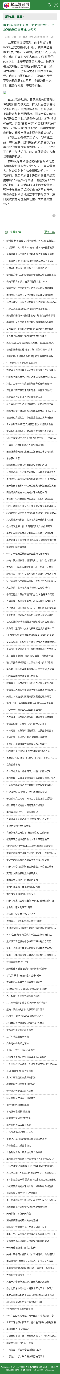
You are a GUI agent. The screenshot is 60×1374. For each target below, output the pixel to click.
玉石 (19, 16)
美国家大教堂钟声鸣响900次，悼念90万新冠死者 (30, 1268)
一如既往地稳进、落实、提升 (21, 1247)
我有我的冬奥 (13, 764)
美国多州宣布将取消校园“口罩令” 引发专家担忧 (30, 1159)
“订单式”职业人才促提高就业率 (21, 363)
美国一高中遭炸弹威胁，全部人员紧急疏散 (27, 1281)
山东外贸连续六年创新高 (18, 1125)
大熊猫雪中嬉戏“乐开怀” (18, 1275)
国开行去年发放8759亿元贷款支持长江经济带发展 (31, 485)
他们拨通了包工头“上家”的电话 (21, 1193)
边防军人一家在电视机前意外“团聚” (24, 921)
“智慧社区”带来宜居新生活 (19, 1309)
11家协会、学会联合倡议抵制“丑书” (24, 1350)
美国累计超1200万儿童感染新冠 (22, 812)
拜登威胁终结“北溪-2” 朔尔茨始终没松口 (26, 792)
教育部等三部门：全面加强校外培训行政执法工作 (31, 574)
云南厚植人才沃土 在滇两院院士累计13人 (26, 281)
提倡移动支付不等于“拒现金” (20, 1084)
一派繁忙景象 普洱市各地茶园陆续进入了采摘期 (30, 261)
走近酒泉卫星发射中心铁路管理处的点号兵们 (28, 941)
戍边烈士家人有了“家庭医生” (20, 914)
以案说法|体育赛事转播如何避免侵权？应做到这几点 (32, 622)
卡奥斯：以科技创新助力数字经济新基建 (26, 1139)
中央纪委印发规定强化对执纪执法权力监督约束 (29, 533)
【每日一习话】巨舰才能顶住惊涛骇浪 (25, 445)
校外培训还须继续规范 (17, 1105)
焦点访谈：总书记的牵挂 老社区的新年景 (26, 737)
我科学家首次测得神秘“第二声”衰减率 (25, 1023)
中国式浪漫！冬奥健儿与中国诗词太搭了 (26, 724)
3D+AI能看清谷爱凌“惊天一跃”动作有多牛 (27, 1003)
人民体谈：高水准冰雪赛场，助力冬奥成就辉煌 (29, 717)
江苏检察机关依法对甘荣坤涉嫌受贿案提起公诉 (29, 785)
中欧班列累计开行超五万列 (19, 1030)
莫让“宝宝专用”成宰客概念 (19, 1071)
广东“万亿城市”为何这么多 (19, 1132)
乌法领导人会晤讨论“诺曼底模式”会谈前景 (27, 832)
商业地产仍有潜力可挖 (17, 1043)
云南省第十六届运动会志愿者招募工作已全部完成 (31, 275)
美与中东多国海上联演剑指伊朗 (22, 880)
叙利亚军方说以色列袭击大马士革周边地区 (27, 839)
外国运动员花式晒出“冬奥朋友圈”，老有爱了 (28, 819)
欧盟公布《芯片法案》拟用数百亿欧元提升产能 (29, 683)
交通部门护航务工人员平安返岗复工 (24, 982)
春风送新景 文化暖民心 (17, 1329)
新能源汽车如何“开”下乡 (18, 1118)
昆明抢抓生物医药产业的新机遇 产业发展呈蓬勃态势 (32, 254)
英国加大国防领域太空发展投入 (22, 873)
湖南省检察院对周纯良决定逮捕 (22, 1220)
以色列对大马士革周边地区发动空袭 (24, 1152)
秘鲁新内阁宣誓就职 (16, 547)
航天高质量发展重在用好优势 (21, 1098)
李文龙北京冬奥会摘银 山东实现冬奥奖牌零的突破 (31, 540)
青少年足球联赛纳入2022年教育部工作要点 (27, 860)
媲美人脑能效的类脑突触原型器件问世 (25, 1009)
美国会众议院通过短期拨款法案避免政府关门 (28, 696)
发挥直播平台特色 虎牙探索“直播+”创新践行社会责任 (33, 656)
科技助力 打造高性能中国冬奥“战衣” (24, 1016)
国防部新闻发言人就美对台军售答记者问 (26, 465)
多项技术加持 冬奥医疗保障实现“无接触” (26, 989)
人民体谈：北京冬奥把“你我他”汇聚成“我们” (28, 588)
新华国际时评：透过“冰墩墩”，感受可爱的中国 (29, 404)
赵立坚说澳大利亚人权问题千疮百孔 (24, 397)
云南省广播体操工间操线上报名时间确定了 (27, 268)
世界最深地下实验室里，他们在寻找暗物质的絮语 (31, 1322)
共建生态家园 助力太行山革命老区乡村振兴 (28, 309)
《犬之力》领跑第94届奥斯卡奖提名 (24, 710)
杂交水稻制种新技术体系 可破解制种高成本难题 (30, 1295)
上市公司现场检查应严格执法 (21, 1077)
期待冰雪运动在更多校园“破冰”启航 (24, 1302)
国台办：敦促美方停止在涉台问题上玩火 (26, 1227)
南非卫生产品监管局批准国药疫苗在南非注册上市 (31, 1234)
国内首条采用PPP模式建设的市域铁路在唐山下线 (30, 315)
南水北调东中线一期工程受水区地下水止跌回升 (29, 1288)
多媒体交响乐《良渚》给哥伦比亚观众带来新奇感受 (32, 928)
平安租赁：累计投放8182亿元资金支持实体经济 (29, 615)
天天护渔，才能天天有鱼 (18, 1213)
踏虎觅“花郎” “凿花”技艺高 (19, 1343)
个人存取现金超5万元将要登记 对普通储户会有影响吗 (33, 424)
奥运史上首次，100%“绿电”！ (21, 1050)
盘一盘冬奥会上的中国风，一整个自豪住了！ (28, 771)
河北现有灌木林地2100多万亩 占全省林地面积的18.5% (33, 377)
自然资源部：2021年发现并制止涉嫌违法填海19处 (31, 472)
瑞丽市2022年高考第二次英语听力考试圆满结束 (29, 288)
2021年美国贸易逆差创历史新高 (22, 676)
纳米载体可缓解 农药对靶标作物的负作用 (26, 969)
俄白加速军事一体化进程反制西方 (23, 887)
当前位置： (10, 16)
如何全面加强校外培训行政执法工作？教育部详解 (31, 560)
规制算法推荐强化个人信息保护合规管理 (26, 1207)
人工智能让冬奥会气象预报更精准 (23, 996)
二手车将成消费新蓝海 (17, 1037)
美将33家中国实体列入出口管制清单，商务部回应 (31, 1254)
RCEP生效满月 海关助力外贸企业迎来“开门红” (29, 935)
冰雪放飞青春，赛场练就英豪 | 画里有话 (26, 1057)
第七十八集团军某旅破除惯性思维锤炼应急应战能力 (32, 948)
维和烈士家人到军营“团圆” (19, 907)
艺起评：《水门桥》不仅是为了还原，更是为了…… (31, 758)
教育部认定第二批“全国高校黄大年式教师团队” (29, 526)
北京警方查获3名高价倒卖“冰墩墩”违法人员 (28, 751)
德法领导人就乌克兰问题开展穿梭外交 (25, 805)
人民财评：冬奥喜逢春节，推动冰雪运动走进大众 (31, 601)
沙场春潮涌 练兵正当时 (17, 962)
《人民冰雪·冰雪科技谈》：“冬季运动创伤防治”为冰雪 (33, 1166)
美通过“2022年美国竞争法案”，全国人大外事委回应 (32, 1261)
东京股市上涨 (13, 458)
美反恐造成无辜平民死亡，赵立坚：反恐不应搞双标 (32, 1200)
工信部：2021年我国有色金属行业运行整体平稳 (29, 499)
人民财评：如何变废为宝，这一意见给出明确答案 (31, 608)
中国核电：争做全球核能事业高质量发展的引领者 (31, 778)
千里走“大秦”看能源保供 (18, 826)
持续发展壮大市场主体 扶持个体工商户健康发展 (30, 247)
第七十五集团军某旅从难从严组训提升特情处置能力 (32, 955)
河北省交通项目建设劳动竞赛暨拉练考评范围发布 (31, 370)
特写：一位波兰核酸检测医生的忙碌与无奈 (27, 554)
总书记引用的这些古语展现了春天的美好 (26, 744)
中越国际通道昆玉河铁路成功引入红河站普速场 (29, 295)
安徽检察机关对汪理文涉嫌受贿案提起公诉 (27, 1241)
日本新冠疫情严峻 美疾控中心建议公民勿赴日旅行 (31, 1179)
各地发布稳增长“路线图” (18, 1111)
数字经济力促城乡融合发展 (19, 1091)
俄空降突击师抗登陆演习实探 (21, 894)
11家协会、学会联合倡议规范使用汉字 (25, 1356)
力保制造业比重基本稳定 (18, 1145)
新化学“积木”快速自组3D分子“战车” (24, 975)
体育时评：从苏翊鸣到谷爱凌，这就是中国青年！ (31, 730)
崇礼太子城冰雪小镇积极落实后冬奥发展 (26, 336)
